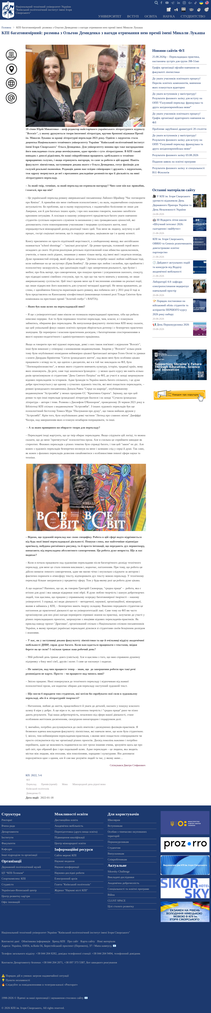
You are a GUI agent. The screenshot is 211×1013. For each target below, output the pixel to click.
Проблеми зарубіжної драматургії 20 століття (179, 128)
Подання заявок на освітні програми (174, 161)
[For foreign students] (206, 9)
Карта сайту (87, 941)
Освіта (151, 16)
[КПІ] (201, 2)
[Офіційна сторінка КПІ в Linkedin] (178, 2)
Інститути (7, 837)
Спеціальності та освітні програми (128, 888)
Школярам (114, 820)
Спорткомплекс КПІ (14, 878)
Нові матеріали (106, 941)
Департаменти (10, 831)
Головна (6, 27)
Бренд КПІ (58, 941)
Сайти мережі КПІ (65, 855)
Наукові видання (64, 861)
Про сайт (72, 941)
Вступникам (115, 825)
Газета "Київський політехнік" (73, 884)
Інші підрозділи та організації (19, 855)
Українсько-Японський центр (19, 890)
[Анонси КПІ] (176, 9)
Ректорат (7, 820)
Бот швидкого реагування (101, 962)
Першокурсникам (118, 841)
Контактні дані (10, 941)
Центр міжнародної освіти (70, 843)
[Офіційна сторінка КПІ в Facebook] (161, 2)
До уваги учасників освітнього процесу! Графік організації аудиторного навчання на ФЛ (178, 118)
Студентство (193, 16)
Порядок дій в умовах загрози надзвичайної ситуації (37, 975)
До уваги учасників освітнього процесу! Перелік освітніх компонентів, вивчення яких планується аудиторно (176, 83)
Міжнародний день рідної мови (89, 784)
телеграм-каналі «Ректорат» (61, 984)
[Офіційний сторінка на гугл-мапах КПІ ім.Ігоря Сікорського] (189, 2)
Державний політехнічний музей (21, 867)
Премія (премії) (49, 784)
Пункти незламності (18, 980)
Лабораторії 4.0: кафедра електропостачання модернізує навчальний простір (171, 286)
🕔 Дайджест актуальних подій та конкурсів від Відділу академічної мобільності (171, 267)
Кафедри (7, 849)
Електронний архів (66, 878)
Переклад (31, 784)
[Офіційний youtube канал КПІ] (167, 2)
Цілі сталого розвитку (121, 906)
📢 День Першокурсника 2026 (171, 324)
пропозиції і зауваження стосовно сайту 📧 (62, 997)
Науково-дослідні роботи (69, 872)
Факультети (8, 843)
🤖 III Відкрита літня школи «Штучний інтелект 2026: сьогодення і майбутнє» (170, 224)
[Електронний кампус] (191, 9)
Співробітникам (117, 859)
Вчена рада (8, 825)
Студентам (114, 847)
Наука (169, 16)
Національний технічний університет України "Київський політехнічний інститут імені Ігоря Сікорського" (44, 9)
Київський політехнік (37, 788)
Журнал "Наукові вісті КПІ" (71, 890)
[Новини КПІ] (168, 9)
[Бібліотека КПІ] (198, 9)
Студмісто (8, 884)
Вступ (133, 16)
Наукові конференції (67, 867)
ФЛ (28, 779)
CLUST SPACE (117, 900)
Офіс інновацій (11, 902)
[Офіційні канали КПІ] (172, 2)
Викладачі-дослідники (121, 877)
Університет (109, 16)
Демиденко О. (33, 793)
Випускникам (116, 853)
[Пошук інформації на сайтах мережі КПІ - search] (155, 2)
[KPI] (207, 2)
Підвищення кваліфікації (70, 837)
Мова (65, 784)
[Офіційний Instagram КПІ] (184, 2)
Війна (111, 894)
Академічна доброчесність (123, 883)
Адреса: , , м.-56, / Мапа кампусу (56, 945)
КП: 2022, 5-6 (34, 775)
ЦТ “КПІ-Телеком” (13, 872)
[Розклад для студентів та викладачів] (183, 9)
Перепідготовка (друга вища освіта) (76, 831)
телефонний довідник (127, 953)
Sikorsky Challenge (119, 871)
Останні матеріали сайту (173, 190)
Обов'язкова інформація (36, 941)
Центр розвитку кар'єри (16, 896)
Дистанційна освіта (66, 820)
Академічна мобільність (69, 825)
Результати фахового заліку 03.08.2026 (175, 155)
